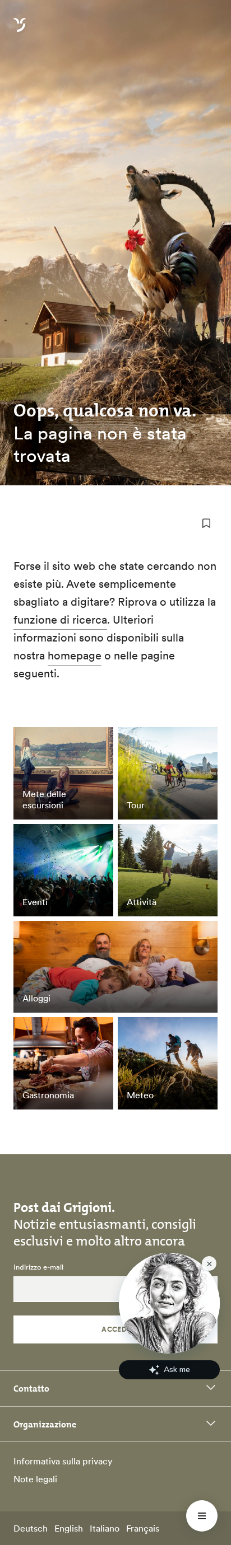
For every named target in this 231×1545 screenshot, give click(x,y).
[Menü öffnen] (202, 1516)
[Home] (19, 31)
